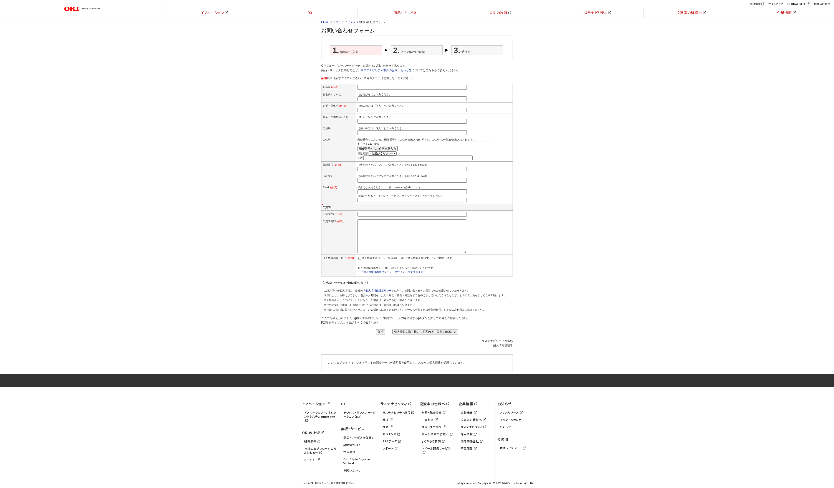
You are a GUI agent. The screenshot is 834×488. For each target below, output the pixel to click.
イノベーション (212, 12)
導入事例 (349, 452)
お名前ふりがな (332, 94)
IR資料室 (428, 420)
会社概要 (467, 412)
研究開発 (310, 441)
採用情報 (755, 4)
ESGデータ (389, 441)
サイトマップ (775, 4)
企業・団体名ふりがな (336, 117)
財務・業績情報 (432, 412)
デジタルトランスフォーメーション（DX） (359, 414)
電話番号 (332, 164)
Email (330, 187)
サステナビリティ (594, 12)
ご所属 (327, 128)
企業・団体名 (334, 105)
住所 (360, 157)
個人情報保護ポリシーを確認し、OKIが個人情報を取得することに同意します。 (408, 258)
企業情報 (784, 12)
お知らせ (504, 403)
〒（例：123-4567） (369, 143)
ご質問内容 (333, 221)
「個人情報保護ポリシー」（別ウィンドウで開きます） (393, 271)
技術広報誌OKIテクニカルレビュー (320, 451)
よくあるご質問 (431, 441)
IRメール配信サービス (436, 448)
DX (310, 12)
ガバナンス (389, 434)
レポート (388, 448)
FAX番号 (328, 176)
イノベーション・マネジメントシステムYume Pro (320, 414)
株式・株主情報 (432, 427)
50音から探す (352, 445)
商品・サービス (405, 12)
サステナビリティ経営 (396, 412)
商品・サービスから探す (358, 437)
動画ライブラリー (511, 448)
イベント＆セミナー (512, 420)
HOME (325, 22)
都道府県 (362, 153)
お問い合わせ (822, 4)
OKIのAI (310, 460)
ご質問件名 (333, 213)
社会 (385, 427)
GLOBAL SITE (796, 4)
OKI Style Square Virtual (356, 461)
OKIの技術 (498, 12)
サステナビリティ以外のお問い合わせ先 (386, 70)
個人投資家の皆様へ (435, 434)
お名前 (330, 87)
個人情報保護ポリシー (379, 290)
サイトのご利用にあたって (314, 483)
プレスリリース (509, 412)
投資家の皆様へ (689, 12)
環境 (385, 420)
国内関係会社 (470, 441)
